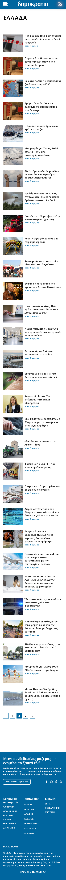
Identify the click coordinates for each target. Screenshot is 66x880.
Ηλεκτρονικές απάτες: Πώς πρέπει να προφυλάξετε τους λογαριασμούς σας (41, 310)
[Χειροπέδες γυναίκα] (13, 178)
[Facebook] (46, 781)
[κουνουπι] (13, 381)
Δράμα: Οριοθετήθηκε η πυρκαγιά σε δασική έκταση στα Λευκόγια (41, 107)
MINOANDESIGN (38, 872)
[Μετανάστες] (13, 133)
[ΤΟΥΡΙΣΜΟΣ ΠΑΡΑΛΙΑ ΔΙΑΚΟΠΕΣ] (13, 674)
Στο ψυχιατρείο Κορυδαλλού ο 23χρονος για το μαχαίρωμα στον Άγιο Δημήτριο (42, 422)
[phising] (13, 314)
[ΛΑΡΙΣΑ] (13, 629)
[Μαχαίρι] (13, 426)
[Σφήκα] (13, 246)
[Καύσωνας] (13, 539)
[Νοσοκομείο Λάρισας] (13, 471)
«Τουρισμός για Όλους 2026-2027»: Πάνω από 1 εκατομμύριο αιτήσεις (42, 152)
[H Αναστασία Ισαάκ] (13, 403)
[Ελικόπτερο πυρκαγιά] (13, 201)
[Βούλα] (13, 516)
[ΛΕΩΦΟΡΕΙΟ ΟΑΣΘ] (13, 651)
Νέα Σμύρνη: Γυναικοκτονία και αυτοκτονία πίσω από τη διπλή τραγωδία (43, 39)
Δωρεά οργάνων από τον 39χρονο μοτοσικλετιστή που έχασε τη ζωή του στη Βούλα (42, 512)
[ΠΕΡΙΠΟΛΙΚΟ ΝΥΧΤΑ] (13, 606)
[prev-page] (6, 715)
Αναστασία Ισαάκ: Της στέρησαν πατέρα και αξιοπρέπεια (37, 399)
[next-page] (32, 715)
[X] (61, 781)
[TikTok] (56, 781)
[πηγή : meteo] (13, 88)
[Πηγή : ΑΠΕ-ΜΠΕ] (13, 66)
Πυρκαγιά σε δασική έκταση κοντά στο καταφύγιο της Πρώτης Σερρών (41, 62)
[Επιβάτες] (13, 268)
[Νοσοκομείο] (13, 336)
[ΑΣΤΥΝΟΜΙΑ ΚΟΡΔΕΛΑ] (13, 43)
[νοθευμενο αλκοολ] (13, 697)
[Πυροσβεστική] (13, 223)
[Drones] (13, 561)
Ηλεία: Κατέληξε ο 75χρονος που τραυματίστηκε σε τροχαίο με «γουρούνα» (43, 332)
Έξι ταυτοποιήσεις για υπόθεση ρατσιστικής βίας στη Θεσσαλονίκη (43, 602)
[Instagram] (51, 781)
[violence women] (13, 584)
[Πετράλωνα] (13, 494)
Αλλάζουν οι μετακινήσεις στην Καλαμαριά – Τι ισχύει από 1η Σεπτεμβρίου (42, 647)
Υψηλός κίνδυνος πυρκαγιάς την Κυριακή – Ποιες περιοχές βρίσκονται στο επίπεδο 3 (42, 197)
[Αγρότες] (13, 449)
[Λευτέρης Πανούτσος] (13, 291)
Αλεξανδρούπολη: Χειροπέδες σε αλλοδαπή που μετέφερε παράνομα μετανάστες (42, 174)
